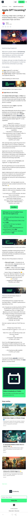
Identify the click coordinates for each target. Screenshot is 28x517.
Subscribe (21, 2)
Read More (14, 207)
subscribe (15, 358)
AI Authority (4, 6)
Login (15, 2)
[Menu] (26, 2)
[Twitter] (14, 504)
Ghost (7, 22)
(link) (7, 219)
